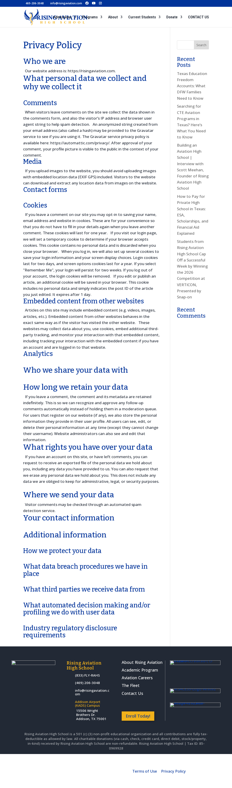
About (113, 17)
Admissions (62, 17)
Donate (172, 17)
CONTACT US (198, 17)
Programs (90, 17)
